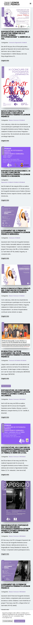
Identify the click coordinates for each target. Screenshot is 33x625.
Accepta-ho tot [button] (19, 621)
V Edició (10, 182)
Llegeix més (5, 60)
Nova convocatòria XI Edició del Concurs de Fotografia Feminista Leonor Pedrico (15, 114)
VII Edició (22, 182)
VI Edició (16, 182)
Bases (11, 120)
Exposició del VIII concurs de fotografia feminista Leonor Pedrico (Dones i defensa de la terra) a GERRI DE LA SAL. (15, 450)
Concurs (12, 42)
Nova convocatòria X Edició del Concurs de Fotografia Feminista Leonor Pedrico (15, 290)
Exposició (18, 42)
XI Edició (22, 120)
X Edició (24, 42)
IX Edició (18, 360)
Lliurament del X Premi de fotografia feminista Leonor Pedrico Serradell (15, 232)
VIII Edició (22, 399)
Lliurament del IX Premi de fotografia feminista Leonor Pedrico (15, 586)
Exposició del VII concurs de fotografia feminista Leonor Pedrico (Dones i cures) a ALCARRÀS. (15, 393)
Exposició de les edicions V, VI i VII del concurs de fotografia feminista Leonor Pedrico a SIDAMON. (15, 173)
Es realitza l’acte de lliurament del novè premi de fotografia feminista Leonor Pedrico (15, 354)
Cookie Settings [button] (7, 621)
